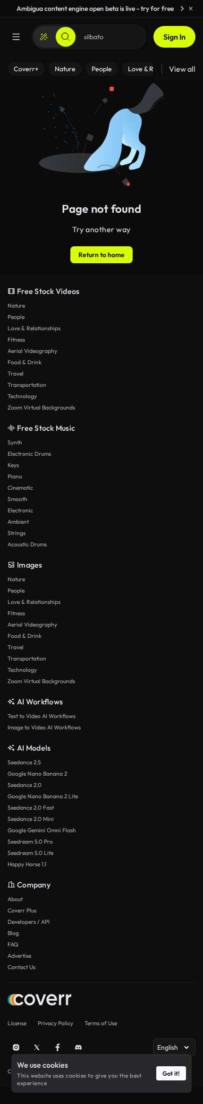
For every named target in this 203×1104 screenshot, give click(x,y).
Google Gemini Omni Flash (42, 830)
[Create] (44, 37)
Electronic (20, 510)
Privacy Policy (55, 1023)
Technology (22, 396)
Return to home (101, 255)
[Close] (190, 8)
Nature (16, 305)
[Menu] (16, 36)
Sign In (174, 37)
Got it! (171, 1073)
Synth (15, 442)
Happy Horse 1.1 (27, 864)
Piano (15, 476)
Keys (13, 464)
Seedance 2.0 (25, 784)
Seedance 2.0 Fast (31, 807)
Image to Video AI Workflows (44, 727)
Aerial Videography (32, 350)
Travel (16, 373)
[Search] (66, 37)
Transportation (27, 384)
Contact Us (21, 966)
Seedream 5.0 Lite (30, 852)
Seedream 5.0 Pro (30, 841)
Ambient (18, 521)
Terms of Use (101, 1023)
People (16, 316)
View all (182, 69)
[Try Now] (182, 8)
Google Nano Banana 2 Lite (43, 796)
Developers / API (29, 921)
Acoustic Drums (27, 544)
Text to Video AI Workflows (42, 715)
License (17, 1023)
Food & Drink (25, 362)
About (15, 899)
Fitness (16, 339)
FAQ (13, 944)
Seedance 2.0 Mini (31, 818)
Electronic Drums (29, 453)
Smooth (17, 498)
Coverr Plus (22, 910)
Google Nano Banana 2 (37, 773)
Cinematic (20, 487)
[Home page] (39, 1001)
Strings (16, 532)
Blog (13, 933)
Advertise (19, 955)
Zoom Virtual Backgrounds (41, 407)
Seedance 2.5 (24, 762)
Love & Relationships (34, 328)
